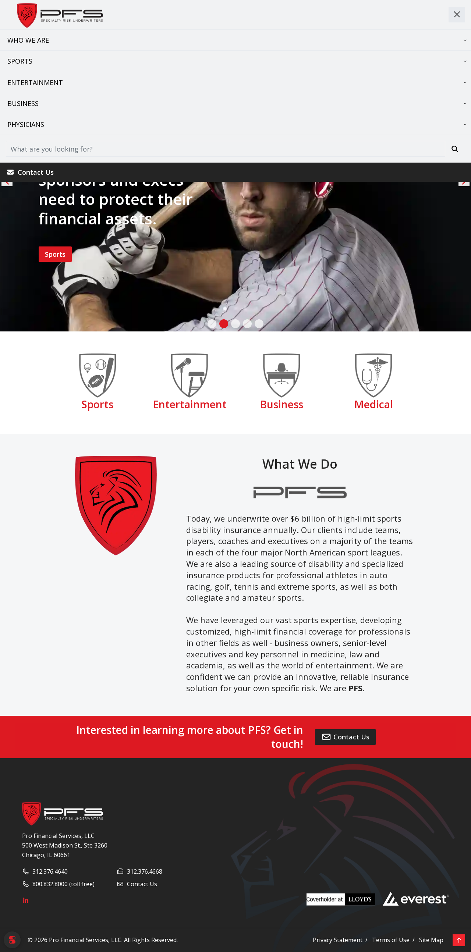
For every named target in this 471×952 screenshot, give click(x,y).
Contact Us (36, 172)
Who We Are (28, 40)
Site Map (431, 940)
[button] (212, 323)
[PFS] (59, 14)
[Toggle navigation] (457, 15)
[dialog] (12, 939)
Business (23, 103)
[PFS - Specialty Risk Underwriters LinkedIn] (116, 901)
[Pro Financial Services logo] (62, 813)
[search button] (455, 148)
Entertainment (35, 82)
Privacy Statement (337, 940)
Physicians (25, 124)
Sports (19, 61)
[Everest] (416, 899)
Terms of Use (391, 940)
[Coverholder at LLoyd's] (345, 899)
